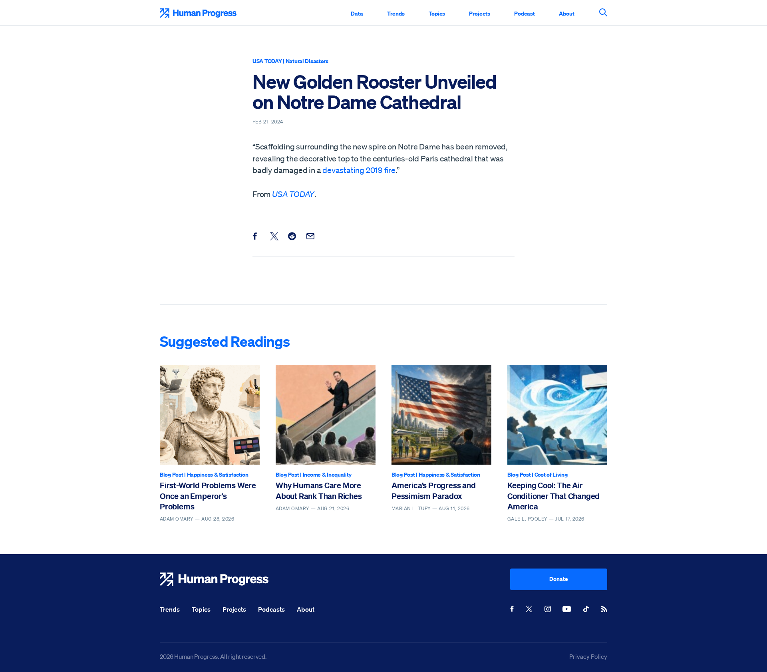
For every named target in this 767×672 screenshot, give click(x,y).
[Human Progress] (335, 579)
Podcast (524, 13)
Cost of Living (551, 474)
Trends (396, 13)
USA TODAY (267, 61)
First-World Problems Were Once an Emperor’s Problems (208, 495)
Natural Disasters (307, 61)
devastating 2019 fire (358, 170)
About (566, 13)
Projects (479, 13)
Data (357, 13)
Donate (558, 579)
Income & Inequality (327, 474)
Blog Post (171, 474)
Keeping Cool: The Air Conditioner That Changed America (553, 495)
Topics (437, 13)
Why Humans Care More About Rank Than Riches (319, 490)
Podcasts (271, 609)
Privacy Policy (588, 656)
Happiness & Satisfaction (217, 474)
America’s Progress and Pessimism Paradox (433, 490)
